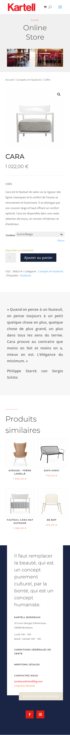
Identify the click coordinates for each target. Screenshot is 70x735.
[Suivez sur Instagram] (40, 714)
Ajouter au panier (38, 257)
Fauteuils (25, 275)
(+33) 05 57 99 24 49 (24, 685)
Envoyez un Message (41, 696)
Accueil (9, 79)
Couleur (10, 235)
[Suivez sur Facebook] (30, 714)
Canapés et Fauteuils (28, 79)
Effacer (61, 240)
